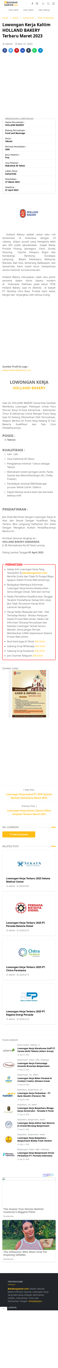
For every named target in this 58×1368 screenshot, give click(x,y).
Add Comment (20, 834)
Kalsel (32, 1060)
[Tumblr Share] (28, 50)
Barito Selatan (23, 1045)
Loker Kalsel (13, 10)
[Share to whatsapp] (34, 50)
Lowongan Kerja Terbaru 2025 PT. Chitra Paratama (25, 968)
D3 (30, 1075)
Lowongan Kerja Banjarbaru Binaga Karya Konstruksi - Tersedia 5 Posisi (35, 1109)
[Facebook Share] (4, 50)
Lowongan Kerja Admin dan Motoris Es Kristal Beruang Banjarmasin (36, 1124)
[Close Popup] (3, 1308)
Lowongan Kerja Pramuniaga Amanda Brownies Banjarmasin (33, 1064)
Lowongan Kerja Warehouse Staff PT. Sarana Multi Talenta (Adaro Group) (36, 1050)
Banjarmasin (22, 1060)
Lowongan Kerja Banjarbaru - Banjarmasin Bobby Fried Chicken (34, 1139)
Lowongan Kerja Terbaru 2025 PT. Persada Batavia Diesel (25, 924)
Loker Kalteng (44, 10)
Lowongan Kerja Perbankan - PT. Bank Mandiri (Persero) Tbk (34, 1094)
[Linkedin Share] (22, 50)
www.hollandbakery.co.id (16, 370)
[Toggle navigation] (53, 3)
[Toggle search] (48, 3)
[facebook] (32, 3)
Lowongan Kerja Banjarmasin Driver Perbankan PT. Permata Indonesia (35, 1154)
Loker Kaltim (28, 10)
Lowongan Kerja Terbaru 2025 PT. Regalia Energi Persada (25, 1013)
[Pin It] (16, 50)
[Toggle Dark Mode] (43, 3)
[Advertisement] (29, 86)
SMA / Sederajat (42, 1060)
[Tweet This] (10, 50)
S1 (39, 1045)
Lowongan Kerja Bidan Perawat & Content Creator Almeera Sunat (34, 1079)
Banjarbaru (22, 1089)
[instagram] (37, 3)
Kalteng (33, 1045)
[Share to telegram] (40, 50)
